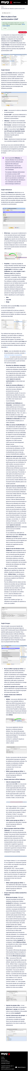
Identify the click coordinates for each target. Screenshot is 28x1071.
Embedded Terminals (5, 1063)
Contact (2, 1057)
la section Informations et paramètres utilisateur (15, 355)
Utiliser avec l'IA (7, 12)
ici (7, 347)
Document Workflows (5, 1061)
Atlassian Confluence (5, 1067)
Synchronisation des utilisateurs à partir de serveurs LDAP (13, 8)
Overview (3, 1058)
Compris (5, 28)
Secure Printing (4, 1060)
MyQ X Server (17, 2)
